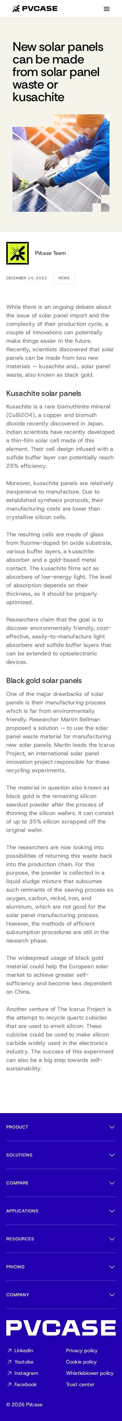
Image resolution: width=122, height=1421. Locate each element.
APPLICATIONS (22, 1211)
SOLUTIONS (19, 1155)
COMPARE (17, 1183)
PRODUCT (17, 1127)
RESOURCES (20, 1239)
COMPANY (17, 1295)
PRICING (15, 1267)
